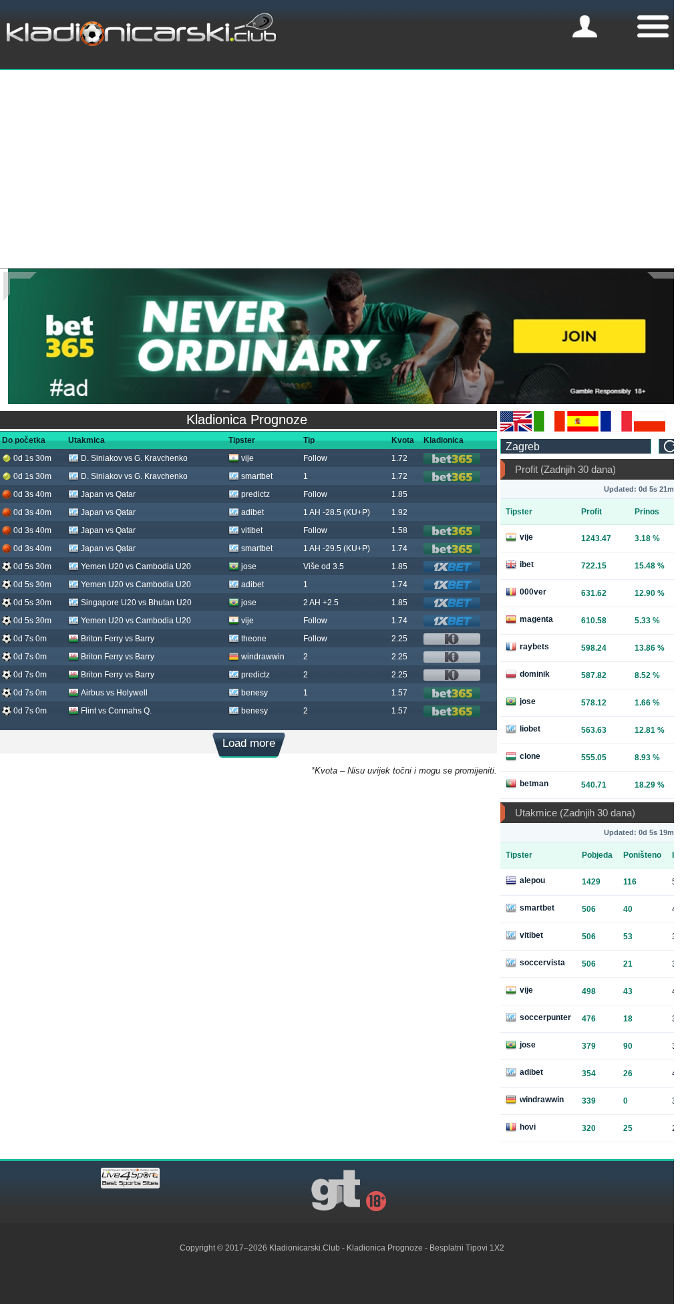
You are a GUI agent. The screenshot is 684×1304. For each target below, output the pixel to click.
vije (247, 458)
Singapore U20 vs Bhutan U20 (136, 602)
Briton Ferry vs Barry (117, 638)
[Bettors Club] (516, 429)
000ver (533, 592)
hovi (528, 1127)
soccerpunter (545, 1017)
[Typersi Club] (649, 429)
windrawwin (263, 656)
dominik (535, 674)
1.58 (399, 530)
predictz (255, 494)
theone (254, 638)
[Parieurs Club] (616, 429)
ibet (527, 564)
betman (534, 783)
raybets (534, 646)
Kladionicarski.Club (304, 1248)
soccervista (542, 962)
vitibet (252, 530)
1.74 (399, 548)
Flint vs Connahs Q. (116, 710)
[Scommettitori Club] (549, 429)
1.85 (399, 494)
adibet (252, 512)
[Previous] (20, 286)
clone (530, 756)
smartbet (257, 476)
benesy (254, 692)
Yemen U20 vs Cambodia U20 (136, 566)
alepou (532, 880)
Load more (248, 743)
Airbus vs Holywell (114, 692)
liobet (530, 729)
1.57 (399, 692)
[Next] (664, 286)
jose (248, 566)
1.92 (399, 512)
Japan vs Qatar (108, 494)
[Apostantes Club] (582, 429)
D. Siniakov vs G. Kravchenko (134, 458)
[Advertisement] (342, 167)
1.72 (399, 458)
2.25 (399, 638)
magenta (536, 619)
